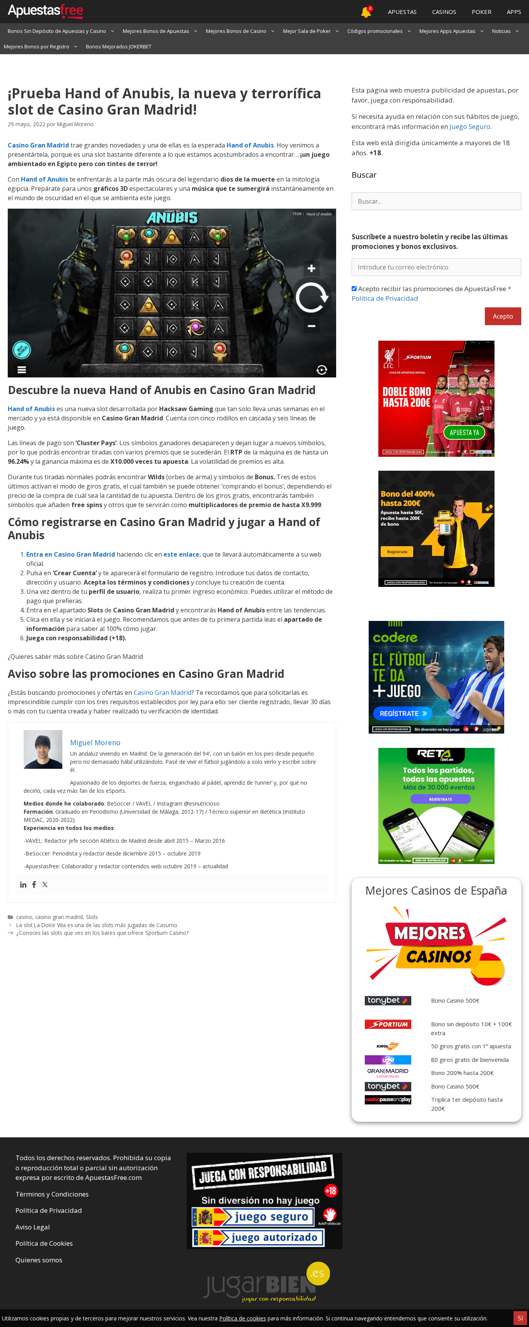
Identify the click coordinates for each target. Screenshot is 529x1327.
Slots (92, 917)
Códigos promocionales (375, 30)
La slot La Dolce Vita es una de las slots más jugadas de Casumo (96, 925)
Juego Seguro (470, 126)
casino (24, 917)
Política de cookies (242, 1318)
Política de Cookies (44, 1243)
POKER (481, 11)
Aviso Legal (32, 1226)
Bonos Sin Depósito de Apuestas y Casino (57, 30)
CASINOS (444, 11)
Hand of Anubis (44, 179)
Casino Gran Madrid (38, 145)
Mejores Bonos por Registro (36, 46)
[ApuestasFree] (41, 11)
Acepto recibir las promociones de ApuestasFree (431, 293)
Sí (520, 1318)
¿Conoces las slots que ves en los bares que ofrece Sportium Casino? (102, 932)
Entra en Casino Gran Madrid (70, 554)
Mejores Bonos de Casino (236, 30)
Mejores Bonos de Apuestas (156, 30)
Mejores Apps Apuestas (447, 30)
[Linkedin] (23, 885)
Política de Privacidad (48, 1210)
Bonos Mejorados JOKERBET (118, 46)
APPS (514, 11)
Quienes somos (38, 1259)
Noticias (501, 30)
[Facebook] (34, 885)
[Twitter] (44, 885)
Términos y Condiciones (52, 1194)
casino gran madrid (59, 917)
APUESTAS (402, 11)
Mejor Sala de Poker (307, 30)
